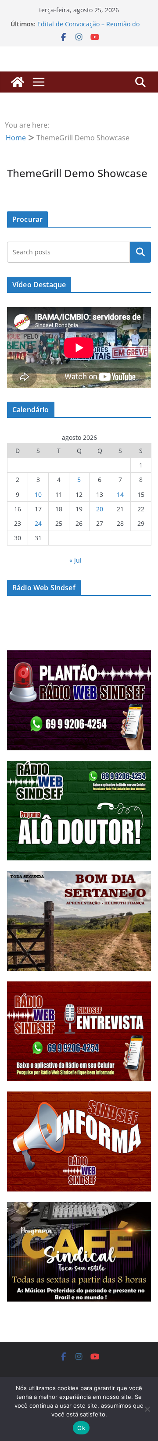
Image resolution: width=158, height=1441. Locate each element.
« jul (75, 560)
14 (120, 494)
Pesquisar (140, 252)
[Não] (147, 1409)
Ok (81, 1427)
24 (38, 523)
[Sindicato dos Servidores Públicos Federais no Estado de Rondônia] (17, 82)
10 (38, 494)
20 (99, 509)
